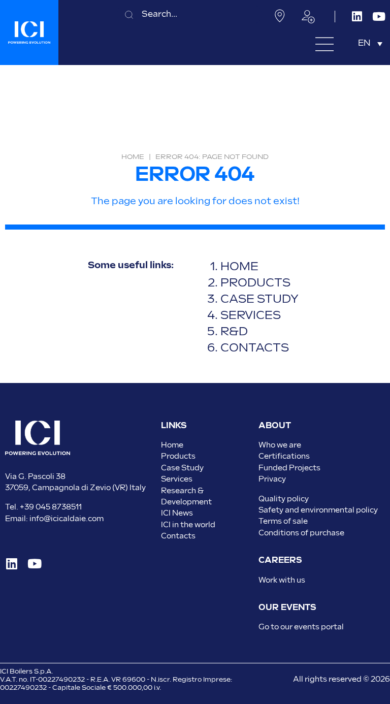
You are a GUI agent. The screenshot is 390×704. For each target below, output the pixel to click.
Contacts (178, 536)
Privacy (272, 479)
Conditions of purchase (301, 533)
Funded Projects (289, 468)
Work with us (281, 580)
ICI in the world (188, 525)
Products (178, 456)
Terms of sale (283, 521)
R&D (234, 332)
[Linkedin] (357, 16)
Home (132, 157)
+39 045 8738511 (51, 507)
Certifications (284, 456)
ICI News (177, 513)
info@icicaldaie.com (66, 519)
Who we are (279, 445)
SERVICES (250, 316)
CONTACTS (254, 348)
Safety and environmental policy (318, 510)
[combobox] (189, 14)
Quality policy (283, 499)
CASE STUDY (259, 299)
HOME (239, 267)
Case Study (182, 468)
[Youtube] (379, 16)
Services (176, 479)
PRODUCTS (255, 283)
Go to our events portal (301, 627)
